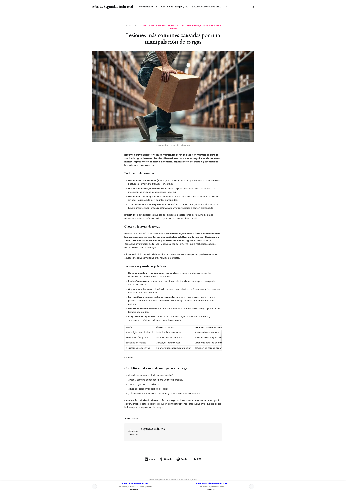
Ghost (194, 479)
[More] (226, 7)
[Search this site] (253, 7)
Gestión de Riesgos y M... (174, 6)
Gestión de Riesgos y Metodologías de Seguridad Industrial (168, 25)
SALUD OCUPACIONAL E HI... (206, 6)
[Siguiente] (251, 486)
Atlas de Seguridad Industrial (112, 6)
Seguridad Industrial (153, 429)
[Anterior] (94, 486)
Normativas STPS (148, 6)
